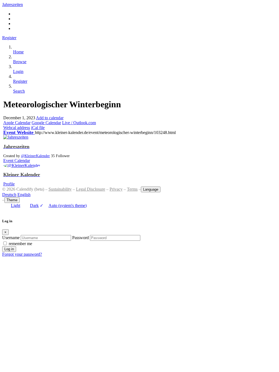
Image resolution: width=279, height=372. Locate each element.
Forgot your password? (22, 254)
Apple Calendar (17, 122)
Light (15, 205)
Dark (34, 205)
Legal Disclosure (90, 189)
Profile (9, 184)
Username (11, 237)
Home (18, 52)
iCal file (38, 127)
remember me (20, 243)
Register (9, 37)
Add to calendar (49, 117)
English (24, 194)
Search (19, 91)
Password (80, 237)
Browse (19, 61)
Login (18, 71)
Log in (9, 249)
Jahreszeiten (12, 4)
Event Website (19, 132)
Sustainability (60, 189)
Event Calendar (16, 160)
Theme (12, 200)
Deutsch (9, 194)
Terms (132, 189)
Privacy (116, 189)
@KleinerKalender (35, 156)
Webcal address (16, 127)
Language (150, 189)
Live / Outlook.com (79, 122)
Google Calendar (46, 122)
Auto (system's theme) (63, 205)
